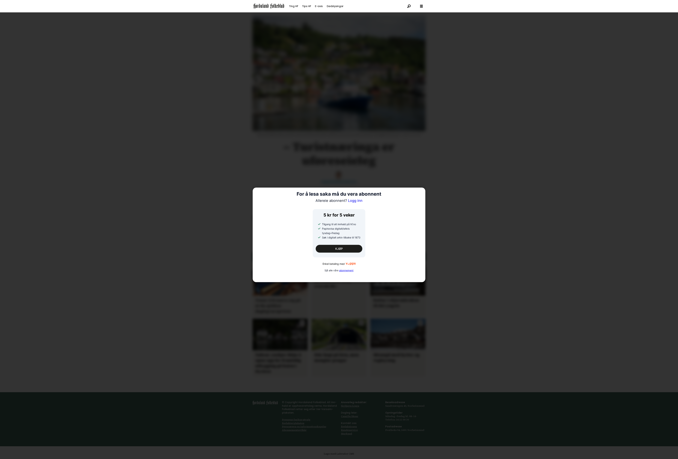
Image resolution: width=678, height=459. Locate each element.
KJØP (339, 248)
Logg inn (339, 201)
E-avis (319, 6)
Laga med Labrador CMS (339, 453)
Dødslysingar (335, 6)
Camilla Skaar (349, 416)
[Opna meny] (421, 6)
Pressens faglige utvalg (296, 419)
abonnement (346, 270)
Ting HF (293, 6)
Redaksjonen (349, 426)
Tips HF (306, 6)
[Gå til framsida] (268, 6)
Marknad (346, 433)
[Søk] (409, 6)
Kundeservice (349, 430)
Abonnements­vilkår (294, 430)
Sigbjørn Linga (350, 406)
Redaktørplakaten (293, 423)
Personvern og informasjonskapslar (304, 426)
